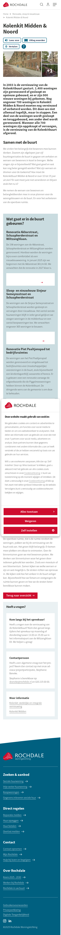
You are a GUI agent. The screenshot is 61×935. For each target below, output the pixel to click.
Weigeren (30, 521)
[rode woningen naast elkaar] (50, 70)
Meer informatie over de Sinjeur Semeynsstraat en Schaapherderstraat (30, 338)
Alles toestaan (29, 511)
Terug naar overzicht (18, 595)
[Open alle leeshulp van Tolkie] (24, 46)
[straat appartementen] (22, 64)
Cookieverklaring (32, 473)
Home (5, 14)
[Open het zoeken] (41, 5)
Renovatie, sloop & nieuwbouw (26, 14)
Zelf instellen (29, 530)
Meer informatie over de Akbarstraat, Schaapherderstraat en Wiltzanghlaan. (30, 279)
